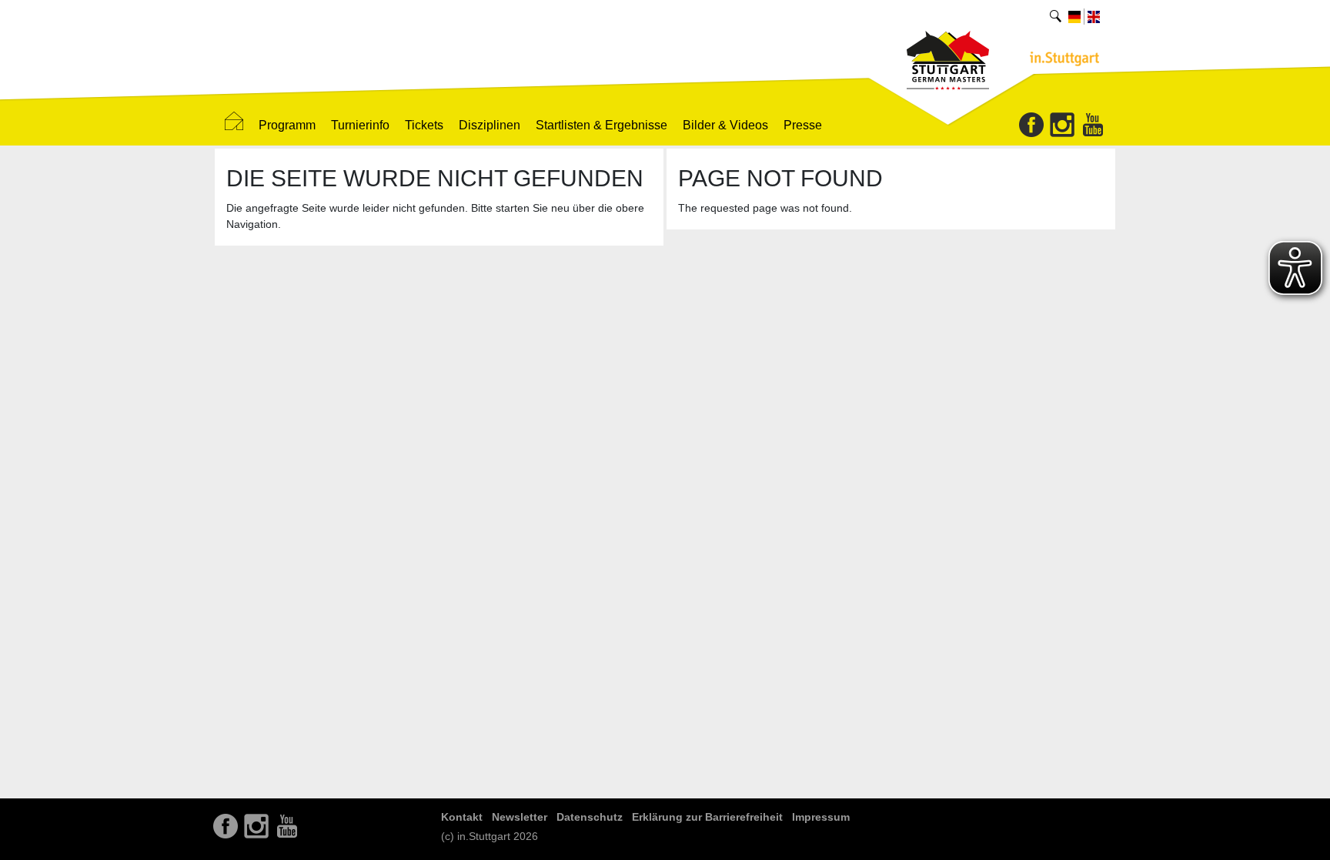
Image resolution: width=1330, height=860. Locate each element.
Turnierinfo (360, 125)
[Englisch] (1094, 16)
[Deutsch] (1074, 16)
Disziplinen (489, 125)
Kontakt (462, 817)
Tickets (424, 125)
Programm (287, 125)
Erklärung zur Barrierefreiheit (707, 817)
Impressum (821, 817)
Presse (803, 125)
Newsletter (519, 817)
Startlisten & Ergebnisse (601, 125)
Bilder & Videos (725, 125)
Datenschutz (589, 817)
